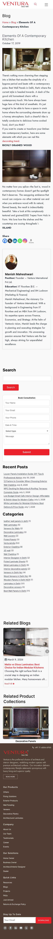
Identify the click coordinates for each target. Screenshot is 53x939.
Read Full (9, 683)
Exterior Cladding (12, 547)
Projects (6, 891)
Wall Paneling (8, 805)
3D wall (7, 550)
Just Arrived (8, 900)
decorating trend (10, 141)
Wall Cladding (10, 554)
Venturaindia (9, 543)
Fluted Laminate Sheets (14, 561)
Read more (10, 776)
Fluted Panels (10, 539)
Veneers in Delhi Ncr (13, 572)
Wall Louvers (9, 536)
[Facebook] (5, 241)
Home (5, 22)
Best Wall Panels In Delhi (15, 591)
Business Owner (10, 862)
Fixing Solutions (9, 796)
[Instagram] (25, 241)
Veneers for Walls (12, 528)
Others (6, 792)
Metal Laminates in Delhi (15, 565)
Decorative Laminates (13, 532)
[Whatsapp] (20, 241)
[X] (10, 241)
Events (6, 847)
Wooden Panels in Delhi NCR (17, 580)
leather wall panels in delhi (16, 521)
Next (47, 651)
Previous (4, 651)
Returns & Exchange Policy (14, 904)
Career (6, 842)
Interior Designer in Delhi (15, 558)
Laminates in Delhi (12, 583)
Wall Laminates (10, 525)
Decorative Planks (10, 814)
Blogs (5, 887)
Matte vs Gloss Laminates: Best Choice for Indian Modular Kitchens (24, 666)
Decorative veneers (13, 587)
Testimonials (8, 838)
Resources (7, 882)
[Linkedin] (15, 241)
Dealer (6, 871)
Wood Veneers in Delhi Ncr (16, 576)
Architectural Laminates (13, 818)
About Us (7, 829)
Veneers (6, 809)
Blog (13, 22)
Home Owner (8, 858)
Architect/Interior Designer (14, 867)
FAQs (5, 895)
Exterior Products (10, 801)
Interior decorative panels (15, 569)
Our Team (7, 834)
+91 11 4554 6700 (43, 747)
